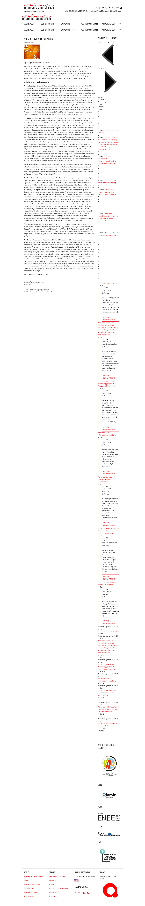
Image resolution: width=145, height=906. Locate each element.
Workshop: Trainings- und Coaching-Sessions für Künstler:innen (107, 192)
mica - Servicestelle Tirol (109, 344)
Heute (101, 69)
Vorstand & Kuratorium (32, 884)
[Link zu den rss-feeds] (106, 8)
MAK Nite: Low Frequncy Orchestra (37, 290)
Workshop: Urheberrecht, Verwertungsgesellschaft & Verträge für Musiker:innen (107, 383)
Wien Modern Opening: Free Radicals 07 (39, 292)
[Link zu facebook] (97, 8)
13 (98, 211)
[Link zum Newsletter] (121, 8)
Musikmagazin (29, 23)
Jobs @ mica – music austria (58, 888)
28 (98, 154)
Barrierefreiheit (54, 892)
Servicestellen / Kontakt (57, 877)
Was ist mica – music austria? (34, 877)
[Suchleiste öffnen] (120, 24)
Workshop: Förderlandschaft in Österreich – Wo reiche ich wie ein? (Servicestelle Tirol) (108, 530)
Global (28, 282)
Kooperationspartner (31, 892)
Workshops (105, 293)
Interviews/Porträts (37, 282)
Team (26, 880)
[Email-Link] (109, 8)
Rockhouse (105, 594)
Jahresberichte (29, 896)
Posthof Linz (105, 491)
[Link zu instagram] (99, 8)
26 (98, 135)
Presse (51, 884)
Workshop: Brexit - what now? (108, 283)
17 (98, 230)
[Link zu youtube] (103, 8)
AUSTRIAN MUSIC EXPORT (89, 23)
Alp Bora (29, 284)
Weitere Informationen (109, 318)
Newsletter (53, 880)
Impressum (53, 896)
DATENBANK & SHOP (67, 23)
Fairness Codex (29, 888)
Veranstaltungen (108, 23)
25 (98, 128)
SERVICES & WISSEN (47, 23)
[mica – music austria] (36, 17)
